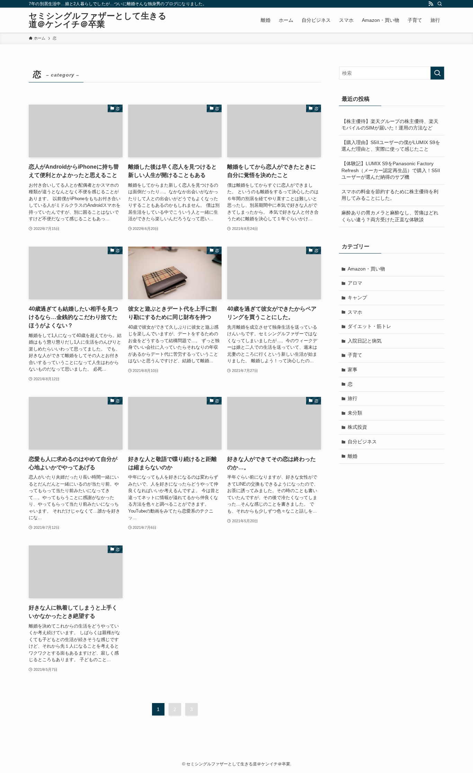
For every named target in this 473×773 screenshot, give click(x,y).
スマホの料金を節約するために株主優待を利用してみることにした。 (389, 195)
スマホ (355, 312)
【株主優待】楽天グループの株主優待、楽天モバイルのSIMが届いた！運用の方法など (389, 124)
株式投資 (357, 427)
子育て (355, 355)
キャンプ (357, 297)
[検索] (439, 4)
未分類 (355, 413)
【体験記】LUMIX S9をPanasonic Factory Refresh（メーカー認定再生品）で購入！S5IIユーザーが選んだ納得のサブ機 (390, 170)
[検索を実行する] (437, 73)
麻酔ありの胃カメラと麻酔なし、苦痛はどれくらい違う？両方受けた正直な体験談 (389, 216)
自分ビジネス (362, 441)
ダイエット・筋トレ (369, 326)
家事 (352, 369)
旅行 (352, 398)
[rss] (430, 4)
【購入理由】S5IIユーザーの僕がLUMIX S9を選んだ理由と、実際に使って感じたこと (390, 146)
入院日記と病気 (365, 341)
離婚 (352, 456)
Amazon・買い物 (366, 269)
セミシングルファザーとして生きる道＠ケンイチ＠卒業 (98, 20)
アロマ (355, 283)
